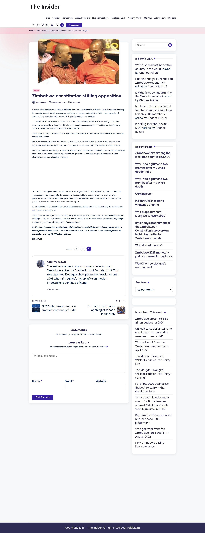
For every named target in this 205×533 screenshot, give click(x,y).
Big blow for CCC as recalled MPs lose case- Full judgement (153, 419)
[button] (74, 25)
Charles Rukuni (56, 261)
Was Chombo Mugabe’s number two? (150, 265)
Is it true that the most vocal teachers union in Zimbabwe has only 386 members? (153, 110)
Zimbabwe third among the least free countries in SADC (152, 155)
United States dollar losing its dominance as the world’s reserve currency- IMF (153, 332)
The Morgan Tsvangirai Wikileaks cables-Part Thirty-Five (153, 360)
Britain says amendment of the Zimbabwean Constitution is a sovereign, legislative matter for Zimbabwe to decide (152, 230)
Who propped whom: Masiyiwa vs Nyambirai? (150, 213)
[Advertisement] (48, 173)
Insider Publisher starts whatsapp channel (149, 202)
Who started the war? (149, 245)
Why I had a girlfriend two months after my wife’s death (151, 182)
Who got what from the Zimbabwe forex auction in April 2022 (152, 346)
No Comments (75, 102)
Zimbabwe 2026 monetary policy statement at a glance (153, 254)
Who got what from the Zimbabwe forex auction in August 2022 (152, 432)
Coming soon (143, 193)
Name (37, 381)
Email (69, 381)
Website (101, 381)
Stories (36, 90)
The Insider (45, 6)
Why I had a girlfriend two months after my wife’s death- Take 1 (151, 168)
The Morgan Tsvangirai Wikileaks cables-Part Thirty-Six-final (153, 373)
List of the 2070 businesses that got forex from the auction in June (152, 387)
